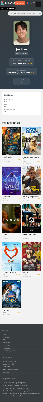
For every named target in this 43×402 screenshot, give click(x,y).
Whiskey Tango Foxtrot (31, 197)
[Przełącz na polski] (34, 3)
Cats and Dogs (8, 310)
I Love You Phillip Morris (11, 272)
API (4, 340)
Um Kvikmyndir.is (9, 351)
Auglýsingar (7, 343)
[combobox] (25, 13)
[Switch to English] (31, 3)
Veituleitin (6, 367)
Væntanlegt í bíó (8, 364)
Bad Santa (26, 272)
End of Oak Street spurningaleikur (14, 383)
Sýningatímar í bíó (9, 361)
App (4, 334)
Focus (5, 235)
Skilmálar (6, 372)
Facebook (6, 348)
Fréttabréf (6, 337)
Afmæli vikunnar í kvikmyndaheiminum (16, 388)
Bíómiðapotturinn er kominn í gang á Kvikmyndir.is (20, 391)
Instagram (6, 345)
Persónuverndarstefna (10, 369)
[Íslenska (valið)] (28, 3)
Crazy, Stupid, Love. (19, 63)
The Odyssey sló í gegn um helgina (15, 385)
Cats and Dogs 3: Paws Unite (19, 73)
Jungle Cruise (7, 157)
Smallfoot (6, 197)
